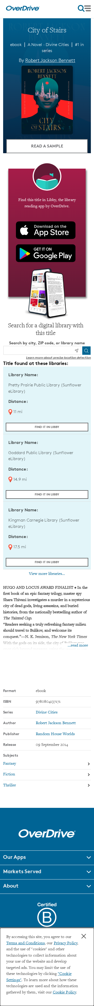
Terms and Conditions (25, 943)
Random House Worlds (55, 734)
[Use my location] (76, 350)
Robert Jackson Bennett (50, 60)
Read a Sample (47, 145)
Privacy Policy (65, 943)
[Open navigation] (84, 8)
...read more (78, 646)
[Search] (86, 350)
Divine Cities (57, 44)
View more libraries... (47, 574)
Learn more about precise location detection (58, 357)
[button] (47, 858)
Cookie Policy (64, 992)
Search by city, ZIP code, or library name (47, 342)
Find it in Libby (47, 427)
